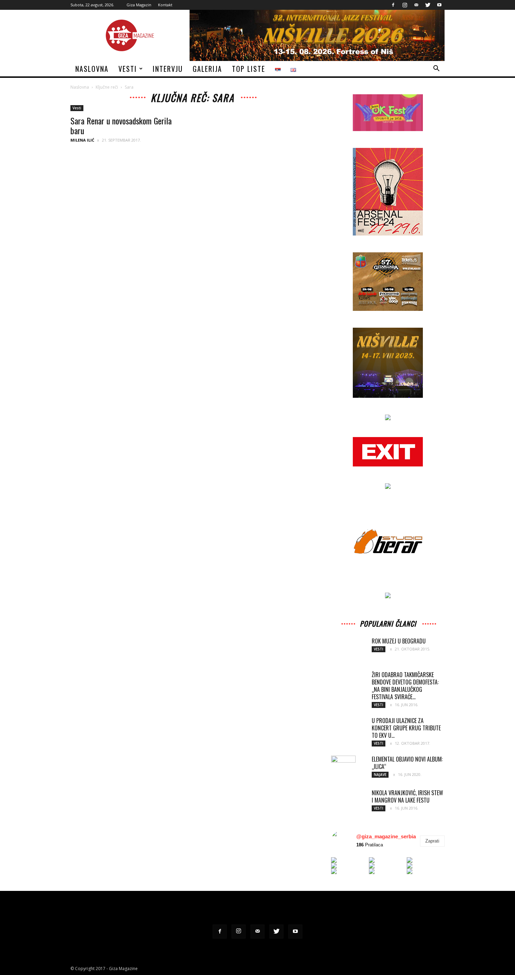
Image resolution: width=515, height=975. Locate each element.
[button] (436, 69)
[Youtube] (439, 5)
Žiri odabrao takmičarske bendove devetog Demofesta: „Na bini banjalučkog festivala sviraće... (405, 685)
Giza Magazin (138, 4)
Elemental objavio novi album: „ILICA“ (407, 763)
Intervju (168, 68)
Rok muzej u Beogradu (399, 641)
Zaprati (432, 841)
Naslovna (92, 68)
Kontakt (165, 4)
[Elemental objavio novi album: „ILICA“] (343, 768)
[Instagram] (404, 5)
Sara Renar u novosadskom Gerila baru (121, 125)
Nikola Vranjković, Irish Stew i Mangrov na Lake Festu (407, 796)
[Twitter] (428, 5)
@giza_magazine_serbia (386, 836)
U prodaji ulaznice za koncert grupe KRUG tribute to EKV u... (406, 727)
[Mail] (416, 5)
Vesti (127, 68)
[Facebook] (393, 5)
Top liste (248, 68)
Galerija (207, 68)
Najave (380, 774)
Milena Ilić (82, 140)
